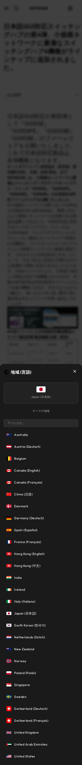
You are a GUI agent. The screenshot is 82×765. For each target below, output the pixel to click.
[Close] (74, 371)
